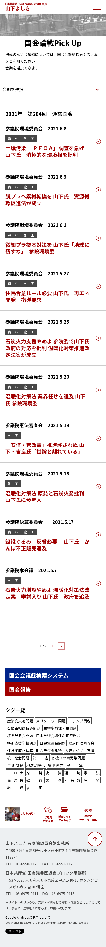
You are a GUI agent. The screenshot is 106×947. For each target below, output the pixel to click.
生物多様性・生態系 (60, 728)
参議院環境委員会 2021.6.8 (35, 128)
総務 (15, 787)
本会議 (72, 780)
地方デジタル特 (49, 750)
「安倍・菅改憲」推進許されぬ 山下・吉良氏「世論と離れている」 (44, 448)
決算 (53, 772)
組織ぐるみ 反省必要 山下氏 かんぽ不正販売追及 (47, 545)
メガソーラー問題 (51, 720)
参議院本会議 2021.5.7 (31, 570)
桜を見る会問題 (20, 735)
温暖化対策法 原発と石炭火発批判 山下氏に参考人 (44, 496)
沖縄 (92, 780)
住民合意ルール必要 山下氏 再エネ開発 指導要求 (47, 296)
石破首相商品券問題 (23, 728)
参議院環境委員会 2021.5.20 (37, 376)
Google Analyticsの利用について (27, 917)
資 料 (13, 138)
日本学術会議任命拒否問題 (58, 735)
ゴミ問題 (15, 765)
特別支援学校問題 (22, 743)
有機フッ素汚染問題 (68, 757)
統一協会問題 (18, 757)
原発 (34, 772)
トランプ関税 (80, 720)
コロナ (15, 772)
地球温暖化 (35, 765)
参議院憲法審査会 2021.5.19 (37, 425)
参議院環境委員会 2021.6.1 (35, 225)
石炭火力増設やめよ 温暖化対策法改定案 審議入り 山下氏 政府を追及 (47, 593)
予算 (75, 765)
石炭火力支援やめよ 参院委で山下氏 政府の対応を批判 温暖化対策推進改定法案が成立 (50, 347)
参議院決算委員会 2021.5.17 (39, 521)
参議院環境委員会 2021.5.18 (37, 473)
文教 (53, 780)
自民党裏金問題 (53, 743)
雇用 (34, 787)
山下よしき (17, 8)
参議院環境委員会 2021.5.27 (37, 273)
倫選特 (15, 780)
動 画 (29, 138)
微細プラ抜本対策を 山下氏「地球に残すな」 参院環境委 (47, 248)
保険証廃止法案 (20, 750)
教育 (34, 780)
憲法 (92, 772)
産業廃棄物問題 (20, 720)
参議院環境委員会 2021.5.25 (37, 321)
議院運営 (56, 765)
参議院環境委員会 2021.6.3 (35, 176)
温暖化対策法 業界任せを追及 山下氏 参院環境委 (45, 399)
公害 (40, 757)
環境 (72, 772)
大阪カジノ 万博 (79, 750)
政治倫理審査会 (81, 743)
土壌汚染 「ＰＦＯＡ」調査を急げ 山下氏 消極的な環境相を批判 (44, 151)
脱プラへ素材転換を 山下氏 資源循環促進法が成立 (47, 200)
